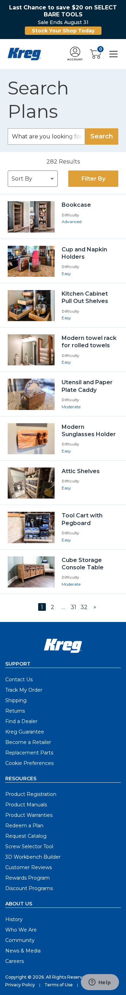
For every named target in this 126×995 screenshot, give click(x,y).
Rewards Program (27, 878)
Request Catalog (26, 836)
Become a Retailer (28, 742)
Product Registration (30, 794)
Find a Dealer (21, 721)
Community (20, 940)
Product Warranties (28, 815)
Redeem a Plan (24, 825)
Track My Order (23, 690)
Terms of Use (58, 984)
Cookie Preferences (29, 763)
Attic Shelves (81, 471)
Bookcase (76, 205)
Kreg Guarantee (24, 732)
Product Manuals (26, 805)
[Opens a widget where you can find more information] (99, 983)
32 (84, 607)
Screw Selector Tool (29, 846)
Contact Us (19, 679)
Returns (15, 711)
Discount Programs (29, 888)
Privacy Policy (20, 984)
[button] (75, 54)
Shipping (16, 700)
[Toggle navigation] (113, 54)
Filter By (93, 178)
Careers (14, 961)
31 (73, 607)
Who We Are (21, 930)
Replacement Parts (29, 753)
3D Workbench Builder (33, 857)
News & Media (23, 951)
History (14, 919)
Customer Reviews (28, 867)
